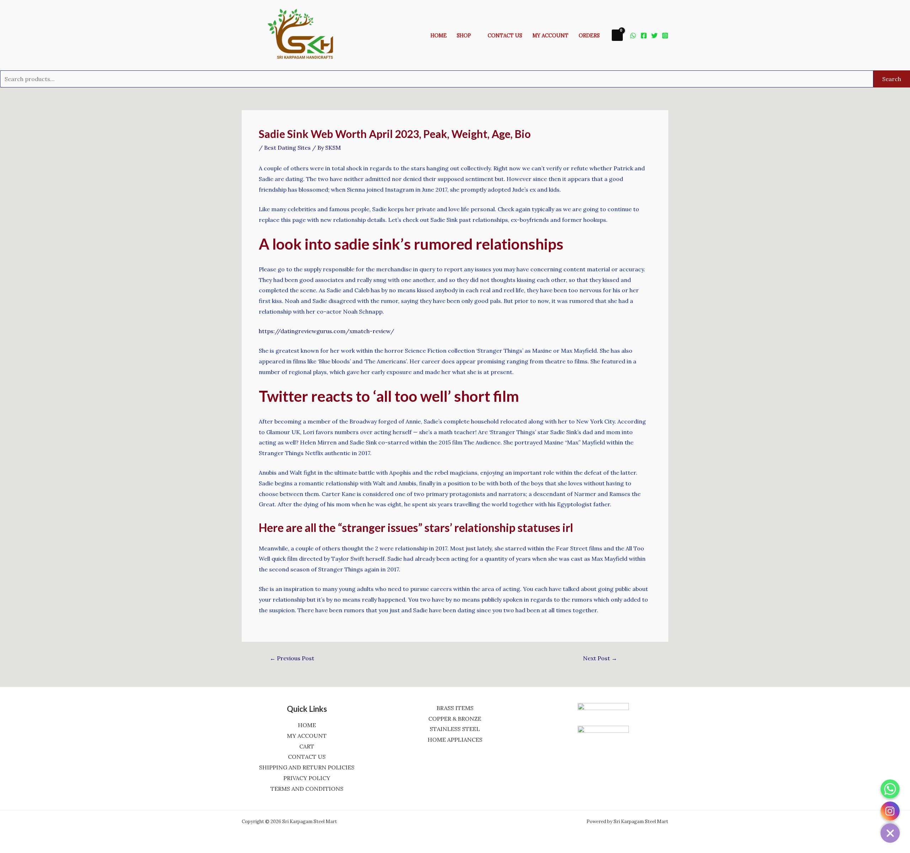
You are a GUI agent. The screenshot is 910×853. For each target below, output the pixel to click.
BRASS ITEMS (455, 707)
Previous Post (292, 658)
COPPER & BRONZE (454, 718)
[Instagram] (665, 35)
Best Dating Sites (287, 147)
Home (438, 35)
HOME (307, 725)
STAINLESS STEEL (455, 728)
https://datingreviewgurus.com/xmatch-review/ (326, 331)
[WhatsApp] (633, 35)
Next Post (600, 658)
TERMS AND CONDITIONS (307, 788)
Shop (464, 35)
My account (550, 35)
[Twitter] (654, 35)
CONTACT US (307, 756)
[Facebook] (644, 35)
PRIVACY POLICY (306, 778)
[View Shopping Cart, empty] (617, 35)
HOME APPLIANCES (455, 739)
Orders (589, 35)
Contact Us (505, 35)
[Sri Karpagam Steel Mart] (305, 34)
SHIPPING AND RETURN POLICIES (306, 767)
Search (891, 78)
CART (306, 746)
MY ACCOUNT (307, 735)
